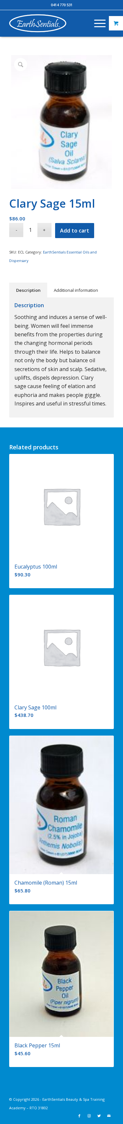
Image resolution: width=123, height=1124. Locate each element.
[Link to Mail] (109, 1116)
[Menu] (97, 23)
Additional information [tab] (76, 290)
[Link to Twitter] (99, 1116)
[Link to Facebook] (79, 1116)
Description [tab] (28, 290)
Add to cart (74, 230)
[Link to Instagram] (89, 1116)
